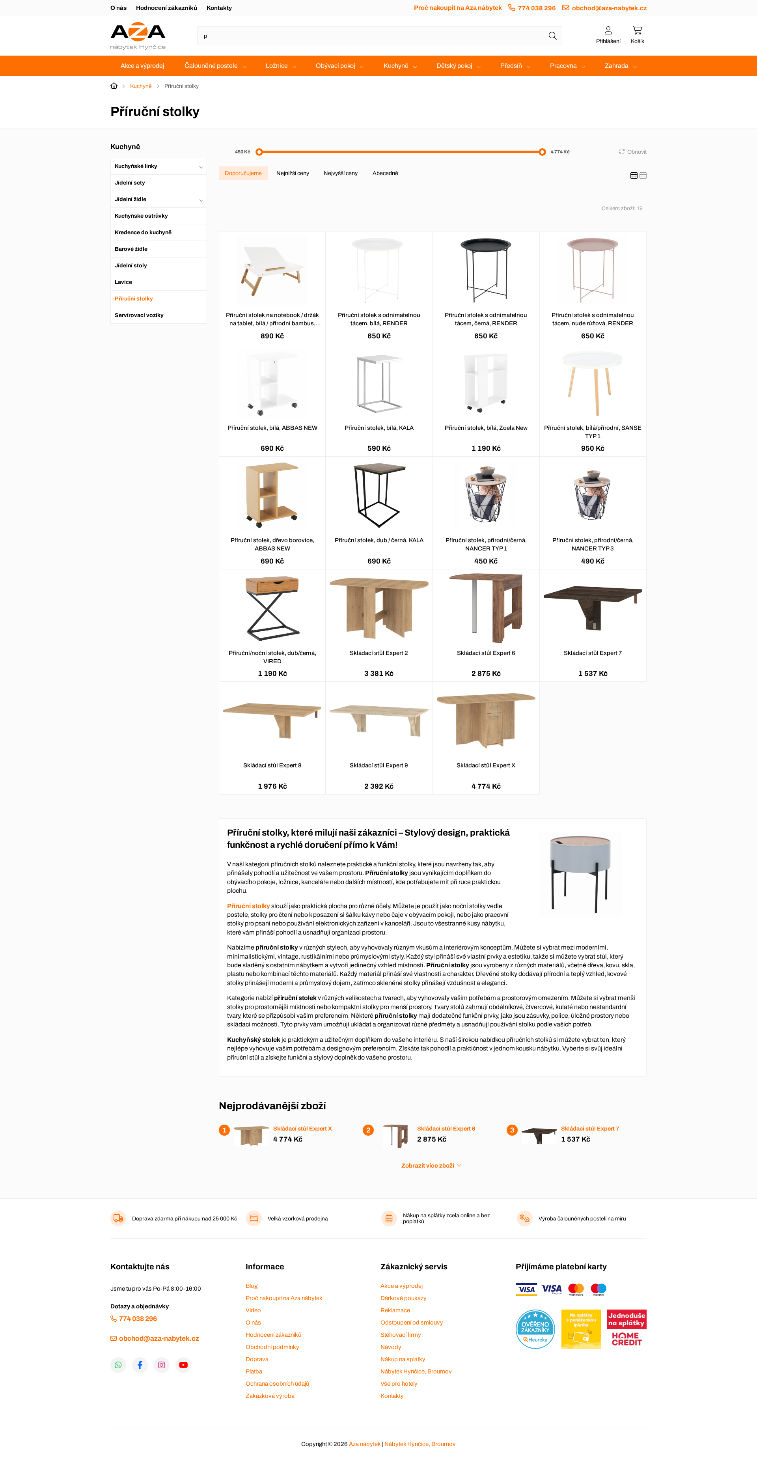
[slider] (259, 152)
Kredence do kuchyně (143, 232)
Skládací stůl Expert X (486, 765)
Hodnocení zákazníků (166, 8)
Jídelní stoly (131, 266)
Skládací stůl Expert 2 (379, 653)
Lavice (123, 282)
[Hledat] (552, 35)
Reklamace (395, 1310)
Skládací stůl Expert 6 (486, 653)
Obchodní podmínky (272, 1347)
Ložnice (277, 65)
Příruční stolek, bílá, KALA (379, 428)
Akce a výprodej (142, 65)
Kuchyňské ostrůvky (141, 216)
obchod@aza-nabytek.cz (609, 8)
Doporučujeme (243, 173)
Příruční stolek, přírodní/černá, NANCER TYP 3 (593, 544)
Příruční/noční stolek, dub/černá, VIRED (272, 657)
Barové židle (131, 249)
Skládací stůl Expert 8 (272, 765)
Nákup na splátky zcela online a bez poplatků (446, 1218)
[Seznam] (643, 175)
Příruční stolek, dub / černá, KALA (379, 540)
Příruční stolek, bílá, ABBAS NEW (272, 428)
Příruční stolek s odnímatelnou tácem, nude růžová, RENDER (593, 319)
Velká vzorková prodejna (298, 1219)
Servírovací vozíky (139, 315)
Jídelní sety (130, 183)
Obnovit (637, 152)
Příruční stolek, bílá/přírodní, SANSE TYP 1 (592, 432)
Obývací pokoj (335, 65)
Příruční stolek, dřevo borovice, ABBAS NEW (272, 544)
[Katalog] (634, 175)
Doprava (257, 1359)
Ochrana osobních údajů (277, 1384)
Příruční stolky (134, 299)
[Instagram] (162, 1365)
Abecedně (385, 173)
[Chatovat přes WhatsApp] (118, 1365)
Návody (390, 1347)
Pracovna (563, 65)
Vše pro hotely (399, 1384)
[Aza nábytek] (138, 36)
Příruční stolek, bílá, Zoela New (486, 428)
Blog (251, 1286)
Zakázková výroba (270, 1396)
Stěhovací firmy (400, 1335)
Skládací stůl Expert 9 (379, 765)
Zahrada (616, 65)
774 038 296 (537, 8)
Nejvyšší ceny (341, 173)
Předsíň (511, 65)
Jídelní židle (130, 199)
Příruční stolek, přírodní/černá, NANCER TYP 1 (486, 544)
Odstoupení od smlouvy (411, 1322)
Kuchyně (396, 65)
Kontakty (219, 8)
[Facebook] (140, 1365)
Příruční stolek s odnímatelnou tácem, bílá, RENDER (379, 319)
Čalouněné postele (211, 65)
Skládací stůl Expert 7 (593, 653)
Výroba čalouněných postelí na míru (582, 1219)
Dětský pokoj (454, 65)
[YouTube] (183, 1365)
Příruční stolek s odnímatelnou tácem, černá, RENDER (486, 319)
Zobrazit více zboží (427, 1165)
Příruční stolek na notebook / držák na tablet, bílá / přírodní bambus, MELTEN (272, 320)
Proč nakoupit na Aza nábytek (458, 7)
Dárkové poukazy (403, 1298)
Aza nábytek (364, 1444)
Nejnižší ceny (292, 173)
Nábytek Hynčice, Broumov (416, 1371)
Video (253, 1310)
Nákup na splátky (402, 1359)
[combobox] (379, 35)
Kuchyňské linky (136, 166)
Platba (254, 1371)
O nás (118, 8)
